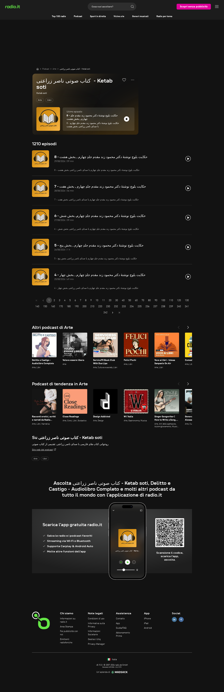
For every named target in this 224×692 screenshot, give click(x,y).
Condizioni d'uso (96, 618)
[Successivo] (188, 326)
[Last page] (119, 312)
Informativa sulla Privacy (96, 625)
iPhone (147, 618)
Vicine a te (119, 16)
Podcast (78, 16)
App (118, 623)
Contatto (120, 618)
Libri (49, 100)
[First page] (36, 300)
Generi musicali (140, 16)
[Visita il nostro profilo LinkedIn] (174, 619)
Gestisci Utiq (94, 639)
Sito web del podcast (42, 450)
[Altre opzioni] (132, 80)
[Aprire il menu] (217, 7)
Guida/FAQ (121, 628)
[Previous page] (43, 300)
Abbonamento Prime (123, 634)
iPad (146, 623)
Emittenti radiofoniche (66, 641)
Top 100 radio (59, 16)
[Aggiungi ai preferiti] (124, 79)
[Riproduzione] (126, 119)
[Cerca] (132, 7)
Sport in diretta (98, 16)
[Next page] (112, 312)
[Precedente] (179, 326)
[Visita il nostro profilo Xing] (181, 619)
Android (148, 628)
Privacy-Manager (96, 644)
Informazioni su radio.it (67, 620)
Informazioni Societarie (94, 633)
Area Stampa (66, 627)
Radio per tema (164, 16)
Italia (114, 659)
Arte (40, 100)
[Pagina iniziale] (37, 69)
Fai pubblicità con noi (69, 633)
